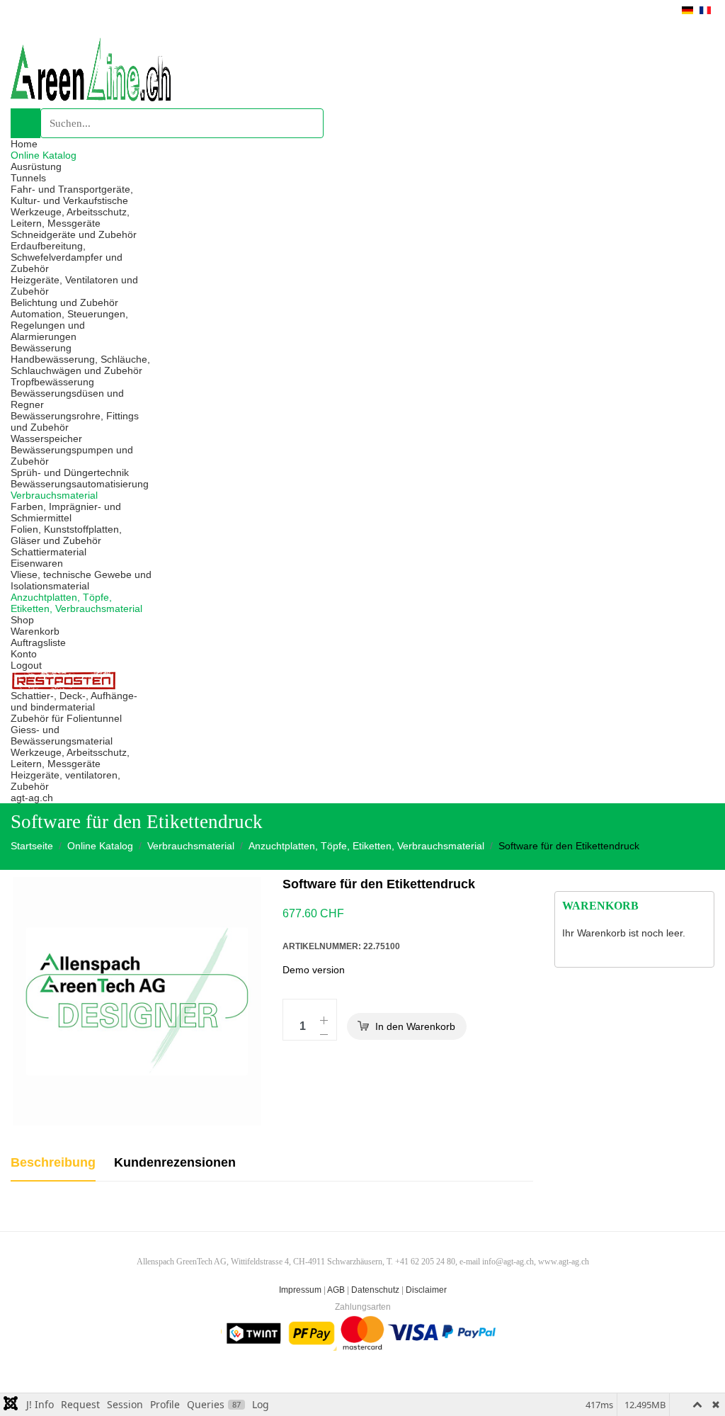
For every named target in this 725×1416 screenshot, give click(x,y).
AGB (336, 1290)
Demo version (313, 969)
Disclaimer (426, 1290)
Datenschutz (375, 1290)
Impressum (300, 1290)
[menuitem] (24, 143)
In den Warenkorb (415, 1026)
